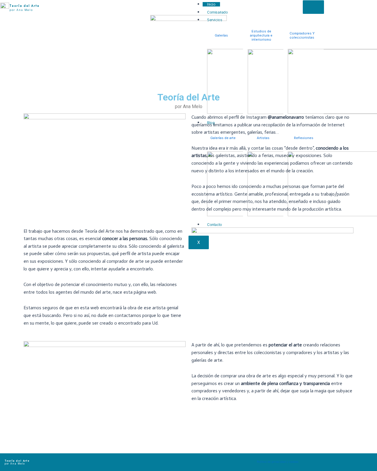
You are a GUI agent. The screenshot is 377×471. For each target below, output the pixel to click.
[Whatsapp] (353, 460)
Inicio (211, 4)
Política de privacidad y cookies (277, 461)
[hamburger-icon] (313, 7)
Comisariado (217, 12)
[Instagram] (316, 460)
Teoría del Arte (24, 6)
